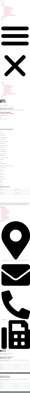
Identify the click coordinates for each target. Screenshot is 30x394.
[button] (15, 50)
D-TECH (8, 354)
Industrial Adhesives (4, 209)
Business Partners (3, 16)
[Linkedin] (1, 102)
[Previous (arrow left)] (1, 197)
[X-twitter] (3, 102)
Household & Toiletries (4, 208)
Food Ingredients (3, 207)
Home (2, 81)
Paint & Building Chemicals (5, 210)
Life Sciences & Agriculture (6, 12)
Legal (3, 4)
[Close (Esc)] (27, 1)
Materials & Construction (6, 10)
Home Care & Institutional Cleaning (9, 8)
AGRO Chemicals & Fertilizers (5, 219)
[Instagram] (5, 102)
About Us (2, 82)
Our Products (5, 17)
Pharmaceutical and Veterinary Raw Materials (10, 15)
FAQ (2, 97)
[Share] (26, 1)
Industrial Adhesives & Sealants (8, 89)
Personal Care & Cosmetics (5, 211)
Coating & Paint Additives (7, 90)
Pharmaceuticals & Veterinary (5, 212)
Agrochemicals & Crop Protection (9, 14)
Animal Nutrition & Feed (7, 13)
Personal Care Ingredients (8, 9)
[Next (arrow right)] (28, 197)
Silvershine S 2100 (2, 192)
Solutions (2, 5)
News (2, 96)
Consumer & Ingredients (6, 6)
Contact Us (3, 19)
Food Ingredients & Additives (8, 7)
